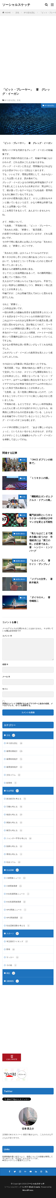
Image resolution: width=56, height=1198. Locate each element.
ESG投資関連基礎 (15, 902)
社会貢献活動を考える (17, 925)
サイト (5, 689)
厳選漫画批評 (14, 767)
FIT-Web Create (32, 1187)
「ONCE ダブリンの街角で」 (41, 461)
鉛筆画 (11, 783)
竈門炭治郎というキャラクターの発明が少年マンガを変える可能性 (41, 518)
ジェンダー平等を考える (18, 838)
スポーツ (12, 933)
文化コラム (13, 775)
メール (6, 677)
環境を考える (13, 854)
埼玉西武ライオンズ (17, 941)
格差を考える (14, 814)
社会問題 (12, 791)
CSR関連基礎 (13, 886)
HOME (8, 12)
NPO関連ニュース (16, 909)
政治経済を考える (16, 798)
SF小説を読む (29, 12)
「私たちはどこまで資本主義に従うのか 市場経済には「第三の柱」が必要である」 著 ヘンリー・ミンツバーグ (41, 542)
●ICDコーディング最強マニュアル (16, 1160)
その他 (11, 965)
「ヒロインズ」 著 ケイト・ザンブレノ (41, 562)
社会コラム (13, 862)
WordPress (27, 1190)
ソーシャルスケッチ (16, 4)
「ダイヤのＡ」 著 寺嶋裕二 (41, 599)
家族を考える (14, 822)
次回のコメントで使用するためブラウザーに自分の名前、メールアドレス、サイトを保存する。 (27, 704)
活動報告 (12, 981)
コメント (7, 636)
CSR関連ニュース (15, 878)
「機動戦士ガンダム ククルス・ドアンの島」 (41, 498)
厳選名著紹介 (20, 534)
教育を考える (14, 830)
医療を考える (14, 846)
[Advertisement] (28, 53)
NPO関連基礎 (14, 917)
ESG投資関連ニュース (17, 894)
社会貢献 (12, 870)
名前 (5, 664)
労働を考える (14, 806)
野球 (10, 949)
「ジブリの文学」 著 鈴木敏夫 (41, 580)
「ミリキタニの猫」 (39, 477)
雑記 (10, 973)
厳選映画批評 (14, 759)
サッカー (12, 957)
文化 (17, 12)
